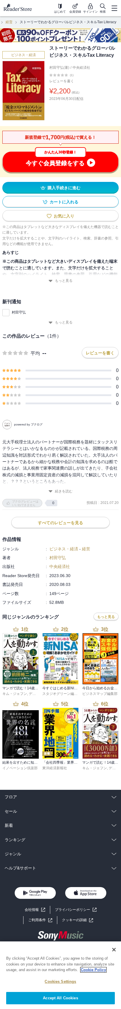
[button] (77, 920)
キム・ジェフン (14, 694)
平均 (35, 353)
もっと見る (64, 281)
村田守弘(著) (59, 68)
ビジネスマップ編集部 (99, 694)
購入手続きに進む (64, 187)
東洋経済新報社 (54, 768)
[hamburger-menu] (114, 8)
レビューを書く (61, 81)
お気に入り (64, 216)
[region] (60, 975)
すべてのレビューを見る (60, 522)
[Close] (113, 949)
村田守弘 (19, 312)
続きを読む (64, 491)
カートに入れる (64, 202)
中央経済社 (81, 68)
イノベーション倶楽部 (20, 768)
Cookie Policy (93, 970)
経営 (9, 22)
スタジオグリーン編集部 (61, 694)
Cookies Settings (60, 981)
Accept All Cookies (60, 998)
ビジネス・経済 (23, 55)
